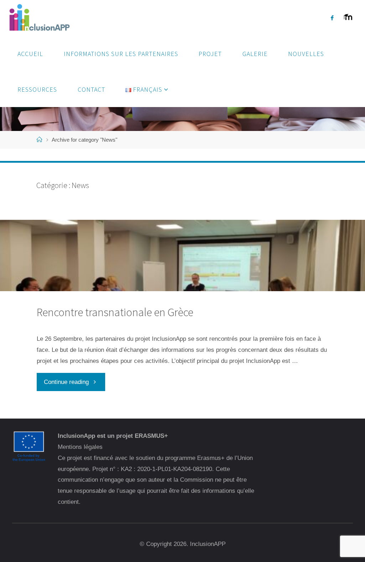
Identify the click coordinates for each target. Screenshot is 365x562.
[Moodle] (348, 21)
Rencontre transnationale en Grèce (115, 312)
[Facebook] (332, 18)
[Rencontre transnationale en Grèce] (182, 291)
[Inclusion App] (39, 17)
